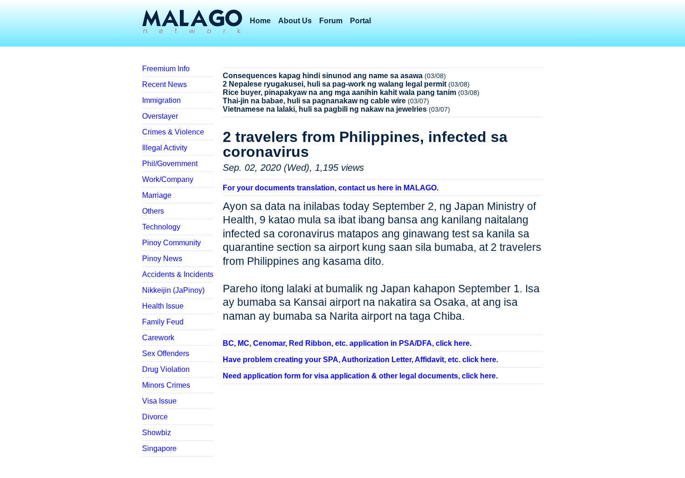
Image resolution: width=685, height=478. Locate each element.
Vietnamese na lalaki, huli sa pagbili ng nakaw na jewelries (325, 109)
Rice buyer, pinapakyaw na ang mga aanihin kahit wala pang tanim (339, 92)
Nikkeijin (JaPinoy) (173, 290)
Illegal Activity (164, 148)
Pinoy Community (171, 243)
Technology (161, 227)
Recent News (164, 84)
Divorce (155, 417)
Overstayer (160, 116)
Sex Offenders (165, 353)
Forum (330, 21)
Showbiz (156, 433)
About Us (295, 21)
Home (260, 21)
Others (153, 211)
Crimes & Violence (173, 132)
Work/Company (167, 179)
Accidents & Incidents (177, 274)
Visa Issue (159, 401)
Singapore (159, 448)
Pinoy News (162, 259)
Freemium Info (166, 69)
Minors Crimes (166, 385)
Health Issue (163, 306)
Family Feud (163, 322)
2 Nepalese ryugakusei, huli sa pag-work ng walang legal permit (334, 84)
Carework (158, 338)
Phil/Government (170, 164)
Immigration (161, 100)
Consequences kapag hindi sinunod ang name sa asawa (323, 76)
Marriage (156, 195)
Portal (360, 21)
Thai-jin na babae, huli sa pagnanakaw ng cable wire (314, 101)
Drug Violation (166, 369)
